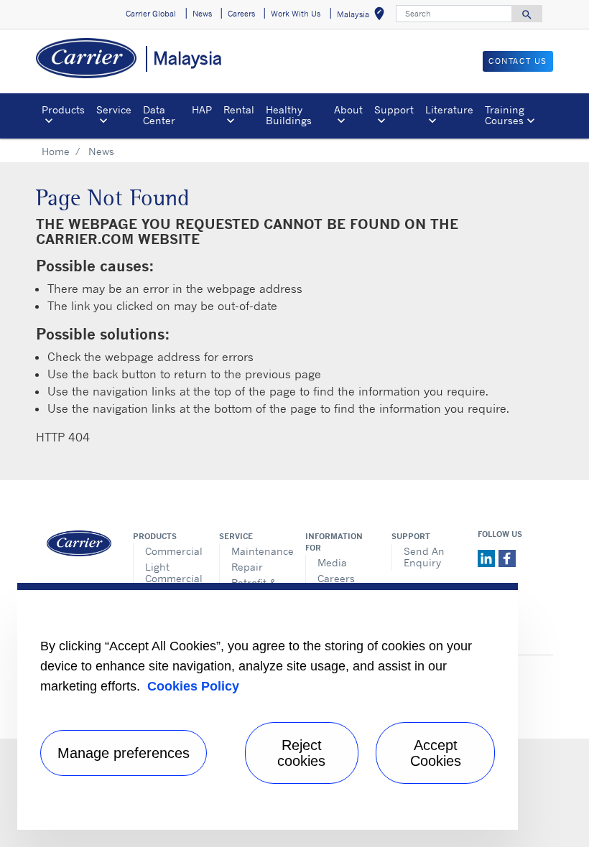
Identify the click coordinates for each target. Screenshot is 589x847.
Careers (336, 578)
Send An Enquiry (424, 556)
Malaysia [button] (363, 16)
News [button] (202, 14)
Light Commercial (171, 572)
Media (332, 562)
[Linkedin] (488, 557)
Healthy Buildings (289, 114)
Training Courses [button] (504, 114)
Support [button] (394, 109)
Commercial (171, 551)
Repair (247, 567)
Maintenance (257, 551)
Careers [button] (241, 14)
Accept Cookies (435, 753)
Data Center (159, 114)
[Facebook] (507, 557)
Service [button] (113, 109)
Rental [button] (238, 109)
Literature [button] (449, 109)
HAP (202, 109)
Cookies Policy (193, 686)
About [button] (348, 109)
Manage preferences (123, 753)
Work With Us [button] (295, 14)
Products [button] (63, 109)
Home (56, 151)
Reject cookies (301, 753)
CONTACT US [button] (517, 61)
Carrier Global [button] (151, 14)
